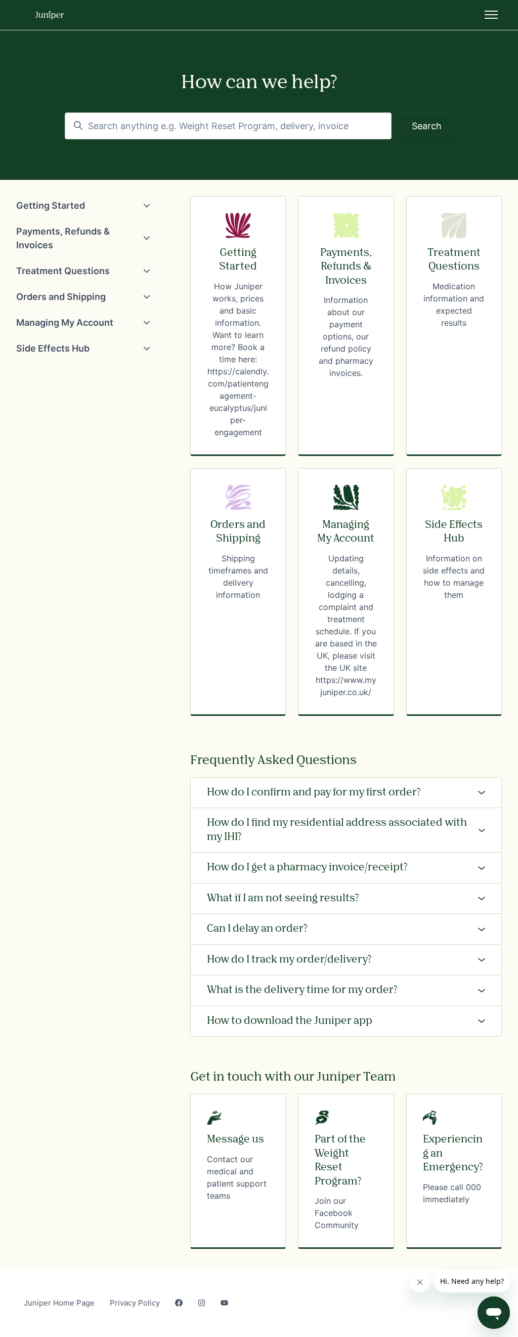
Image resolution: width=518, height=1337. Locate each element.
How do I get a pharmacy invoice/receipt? (307, 867)
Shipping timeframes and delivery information (238, 576)
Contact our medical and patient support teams (237, 1177)
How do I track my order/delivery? (289, 959)
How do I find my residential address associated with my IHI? (337, 830)
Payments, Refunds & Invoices (63, 238)
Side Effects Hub (53, 348)
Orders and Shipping (61, 296)
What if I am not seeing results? (283, 898)
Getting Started (50, 205)
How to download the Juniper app (289, 1021)
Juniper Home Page (59, 1303)
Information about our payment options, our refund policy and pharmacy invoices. (346, 336)
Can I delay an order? (257, 929)
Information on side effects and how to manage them (454, 576)
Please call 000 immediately (452, 1193)
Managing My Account (64, 322)
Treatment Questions (63, 270)
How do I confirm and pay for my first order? (314, 792)
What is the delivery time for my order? (302, 990)
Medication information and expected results (453, 304)
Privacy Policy (135, 1303)
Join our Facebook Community (337, 1213)
